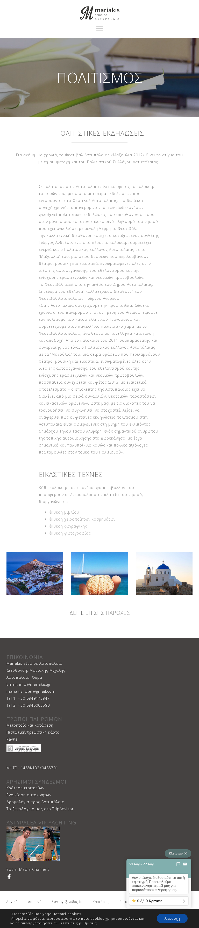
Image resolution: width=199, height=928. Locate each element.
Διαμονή (34, 902)
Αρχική (12, 902)
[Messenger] (178, 864)
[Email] (185, 864)
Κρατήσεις (101, 902)
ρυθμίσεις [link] (88, 923)
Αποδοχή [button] (172, 918)
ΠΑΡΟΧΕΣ (117, 612)
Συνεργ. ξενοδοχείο (67, 902)
